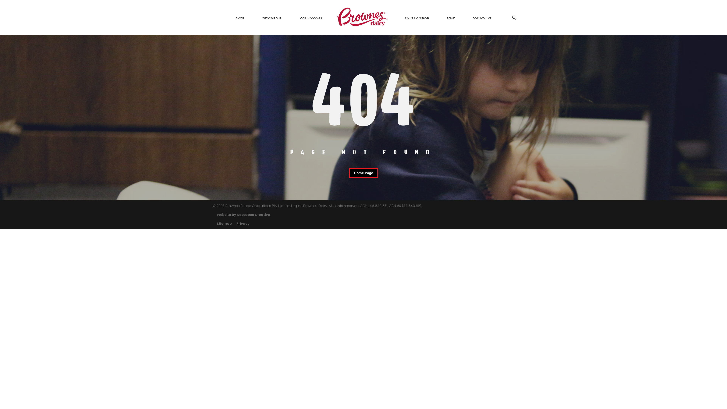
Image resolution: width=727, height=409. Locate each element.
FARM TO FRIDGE (417, 17)
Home (240, 17)
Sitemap (224, 223)
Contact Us (482, 17)
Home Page (363, 173)
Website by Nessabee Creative (243, 214)
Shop (451, 17)
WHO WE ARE (271, 17)
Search (514, 18)
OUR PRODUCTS (311, 17)
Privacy (243, 223)
